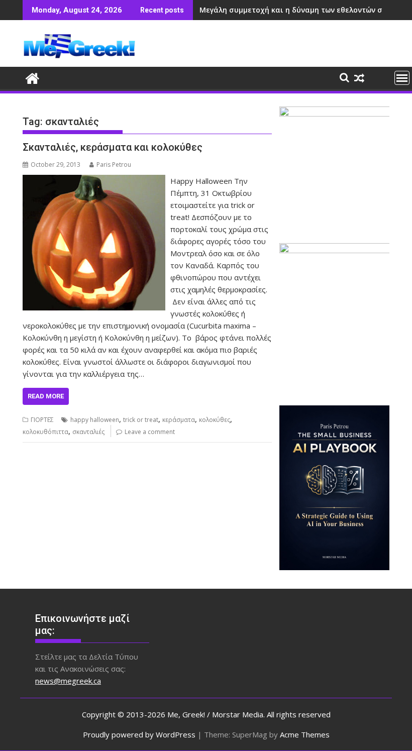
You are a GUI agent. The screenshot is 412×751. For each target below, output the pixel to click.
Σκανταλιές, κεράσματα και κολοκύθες (112, 147)
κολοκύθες (214, 419)
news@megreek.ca (68, 681)
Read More (46, 396)
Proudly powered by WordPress (139, 734)
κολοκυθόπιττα (45, 431)
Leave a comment (150, 431)
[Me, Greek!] (32, 77)
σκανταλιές (88, 431)
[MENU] (401, 78)
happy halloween (94, 419)
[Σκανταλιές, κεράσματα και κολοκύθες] (94, 181)
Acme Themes (305, 734)
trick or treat (140, 419)
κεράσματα (178, 419)
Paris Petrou (113, 164)
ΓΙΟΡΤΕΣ (42, 419)
